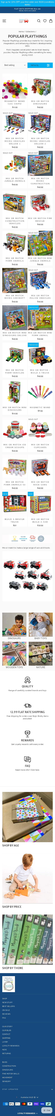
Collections (30, 32)
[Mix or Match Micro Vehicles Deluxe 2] (40, 123)
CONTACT (6, 1034)
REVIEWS (6, 1014)
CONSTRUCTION (9, 1066)
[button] (27, 1113)
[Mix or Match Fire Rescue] (40, 203)
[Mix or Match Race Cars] (40, 466)
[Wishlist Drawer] (45, 21)
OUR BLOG (6, 1030)
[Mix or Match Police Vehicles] (40, 280)
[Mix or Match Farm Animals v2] (14, 466)
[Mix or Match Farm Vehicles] (14, 355)
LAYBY (5, 1042)
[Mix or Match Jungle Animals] (14, 163)
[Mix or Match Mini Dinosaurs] (14, 392)
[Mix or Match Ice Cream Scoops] (14, 429)
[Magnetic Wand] (40, 392)
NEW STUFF (7, 1002)
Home (21, 32)
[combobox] (14, 65)
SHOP (4, 999)
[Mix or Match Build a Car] (40, 504)
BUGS (4, 1062)
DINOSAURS (7, 1070)
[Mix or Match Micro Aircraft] (14, 280)
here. (37, 770)
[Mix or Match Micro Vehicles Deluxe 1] (14, 123)
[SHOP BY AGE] (27, 817)
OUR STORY (7, 1026)
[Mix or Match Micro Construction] (40, 163)
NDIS (4, 1050)
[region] (27, 3)
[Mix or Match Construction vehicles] (14, 203)
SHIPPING (6, 1038)
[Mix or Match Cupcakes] (40, 429)
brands (35, 690)
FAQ (4, 1018)
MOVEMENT (7, 1078)
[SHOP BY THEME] (27, 939)
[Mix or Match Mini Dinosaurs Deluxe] (14, 317)
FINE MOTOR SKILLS (10, 1074)
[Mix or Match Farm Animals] (14, 243)
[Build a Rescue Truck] (14, 504)
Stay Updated (10, 1089)
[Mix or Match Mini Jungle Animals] (40, 243)
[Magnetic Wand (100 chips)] (14, 86)
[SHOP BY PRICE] (27, 878)
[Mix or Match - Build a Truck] (40, 355)
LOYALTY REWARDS (10, 1046)
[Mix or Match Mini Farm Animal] (40, 317)
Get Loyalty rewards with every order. (27, 744)
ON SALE (6, 1010)
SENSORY (6, 1081)
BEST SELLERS (8, 1006)
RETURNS (6, 1053)
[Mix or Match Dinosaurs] (40, 86)
